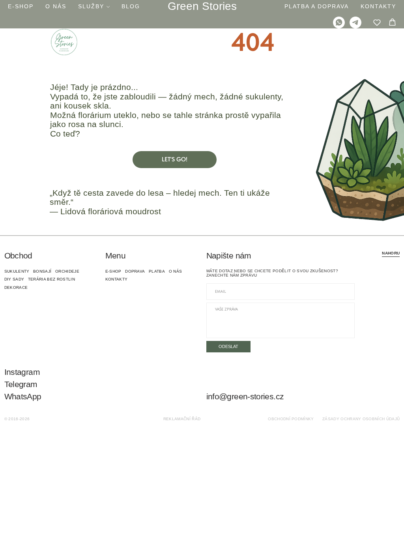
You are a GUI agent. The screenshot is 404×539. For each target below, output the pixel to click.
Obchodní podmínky (291, 419)
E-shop (21, 6)
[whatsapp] (339, 22)
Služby (91, 6)
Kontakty (378, 6)
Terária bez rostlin (51, 279)
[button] (377, 22)
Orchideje (67, 271)
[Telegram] (355, 22)
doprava (135, 271)
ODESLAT (228, 346)
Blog (131, 6)
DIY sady (14, 279)
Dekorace (16, 287)
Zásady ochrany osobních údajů (361, 419)
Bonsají (42, 271)
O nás (55, 6)
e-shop (113, 271)
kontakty (116, 279)
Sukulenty (17, 271)
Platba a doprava (316, 6)
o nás (175, 271)
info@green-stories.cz (245, 396)
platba (157, 271)
